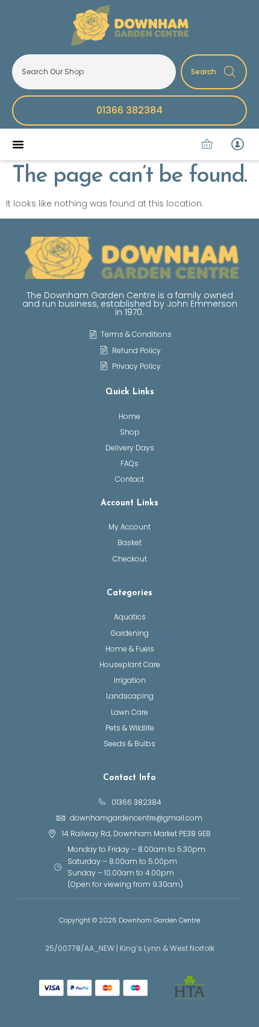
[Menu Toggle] (18, 144)
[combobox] (94, 71)
